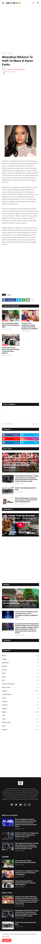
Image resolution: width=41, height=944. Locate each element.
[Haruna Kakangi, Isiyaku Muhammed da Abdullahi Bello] (8, 863)
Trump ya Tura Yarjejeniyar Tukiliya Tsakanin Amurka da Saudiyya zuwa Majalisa (29, 325)
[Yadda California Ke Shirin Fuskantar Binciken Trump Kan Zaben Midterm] (8, 884)
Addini (20, 655)
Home (4, 53)
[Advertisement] (20, 29)
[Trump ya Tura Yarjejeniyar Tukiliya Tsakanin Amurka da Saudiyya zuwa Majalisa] (8, 874)
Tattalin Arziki (20, 722)
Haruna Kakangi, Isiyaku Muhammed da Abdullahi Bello (10, 325)
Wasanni (20, 729)
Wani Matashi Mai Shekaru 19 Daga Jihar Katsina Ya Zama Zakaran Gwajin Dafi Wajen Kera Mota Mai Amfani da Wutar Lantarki (27, 478)
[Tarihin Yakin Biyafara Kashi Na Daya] (8, 491)
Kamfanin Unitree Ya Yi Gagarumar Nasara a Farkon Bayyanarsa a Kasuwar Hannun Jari (27, 834)
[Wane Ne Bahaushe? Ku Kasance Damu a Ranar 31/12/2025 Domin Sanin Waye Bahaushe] (8, 501)
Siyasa (20, 712)
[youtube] (20, 804)
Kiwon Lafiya (20, 687)
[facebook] (11, 804)
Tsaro (20, 726)
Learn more (5, 936)
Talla (20, 715)
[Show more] (32, 300)
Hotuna (20, 670)
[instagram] (25, 804)
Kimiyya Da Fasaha (20, 684)
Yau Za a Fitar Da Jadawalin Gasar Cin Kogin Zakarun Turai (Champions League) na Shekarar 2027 (26, 614)
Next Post (34, 424)
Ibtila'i (20, 673)
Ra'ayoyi (20, 701)
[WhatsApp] (23, 300)
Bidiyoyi (20, 666)
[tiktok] (29, 804)
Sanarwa (20, 705)
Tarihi (20, 719)
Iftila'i (20, 677)
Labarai (9, 53)
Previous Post (7, 424)
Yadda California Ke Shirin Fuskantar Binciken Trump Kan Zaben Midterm (10, 350)
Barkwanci (20, 662)
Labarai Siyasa (20, 694)
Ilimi (20, 680)
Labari (20, 698)
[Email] (28, 300)
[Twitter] (19, 300)
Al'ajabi (20, 659)
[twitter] (16, 804)
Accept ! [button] (6, 940)
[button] (2, 3)
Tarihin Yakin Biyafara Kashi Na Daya (25, 488)
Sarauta (20, 708)
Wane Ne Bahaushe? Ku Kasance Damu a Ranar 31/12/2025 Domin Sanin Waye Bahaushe (26, 499)
